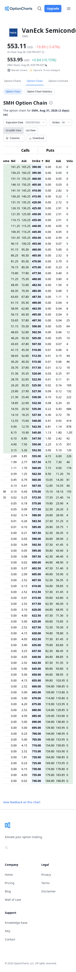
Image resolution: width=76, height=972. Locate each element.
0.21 (24, 533)
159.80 (49, 751)
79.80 (49, 645)
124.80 (49, 710)
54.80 (49, 586)
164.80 (49, 757)
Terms (45, 883)
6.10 (14, 438)
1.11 (59, 297)
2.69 (14, 456)
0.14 (24, 515)
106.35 (15, 232)
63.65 (14, 297)
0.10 (48, 397)
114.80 (49, 698)
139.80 (49, 728)
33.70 (14, 367)
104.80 (49, 686)
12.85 (49, 486)
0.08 (48, 403)
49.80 (49, 574)
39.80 (49, 550)
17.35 (49, 497)
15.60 (25, 421)
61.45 (59, 592)
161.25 (15, 167)
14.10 (14, 415)
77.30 (49, 639)
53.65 (14, 320)
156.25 (15, 173)
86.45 (59, 651)
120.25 (25, 220)
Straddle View (13, 130)
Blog (8, 891)
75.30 (25, 279)
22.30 (49, 509)
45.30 (25, 350)
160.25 (25, 173)
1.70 (24, 468)
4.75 (48, 462)
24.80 (49, 515)
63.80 (59, 598)
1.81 (24, 757)
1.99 (14, 462)
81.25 (14, 261)
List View (30, 130)
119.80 (49, 704)
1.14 (59, 426)
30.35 (25, 385)
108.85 (60, 686)
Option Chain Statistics (39, 91)
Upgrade (53, 8)
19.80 (49, 503)
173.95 (60, 763)
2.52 (59, 255)
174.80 (49, 769)
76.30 (59, 627)
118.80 (60, 698)
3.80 (59, 279)
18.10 (59, 491)
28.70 (14, 379)
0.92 (59, 421)
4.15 (48, 456)
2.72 (59, 202)
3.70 (59, 261)
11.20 (59, 474)
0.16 (59, 385)
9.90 (14, 426)
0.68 (59, 291)
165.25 (25, 167)
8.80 (24, 438)
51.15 (14, 326)
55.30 (25, 326)
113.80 (60, 692)
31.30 (14, 373)
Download (38, 138)
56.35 (59, 580)
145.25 (25, 190)
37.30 (49, 545)
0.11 (59, 379)
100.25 (25, 243)
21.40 (59, 497)
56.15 (14, 314)
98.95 (59, 674)
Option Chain (35, 81)
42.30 (49, 556)
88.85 (59, 657)
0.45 (14, 480)
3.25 (24, 651)
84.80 (49, 657)
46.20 (14, 338)
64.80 (49, 609)
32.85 (25, 379)
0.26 (24, 521)
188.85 (60, 781)
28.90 (59, 515)
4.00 (24, 615)
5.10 (59, 450)
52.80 (25, 332)
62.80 (25, 308)
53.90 (59, 574)
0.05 (59, 179)
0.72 (59, 415)
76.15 (14, 267)
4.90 (14, 444)
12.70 (25, 426)
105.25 (25, 238)
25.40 (25, 397)
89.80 (49, 669)
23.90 (59, 503)
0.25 (59, 373)
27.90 (25, 391)
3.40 (59, 273)
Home (9, 875)
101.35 (15, 238)
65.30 (25, 303)
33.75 (59, 527)
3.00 (48, 450)
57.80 (25, 320)
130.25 (25, 208)
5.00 (59, 249)
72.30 (49, 627)
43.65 (14, 344)
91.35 (59, 663)
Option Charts (12, 81)
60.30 (25, 314)
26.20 (14, 385)
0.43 (59, 409)
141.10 (15, 190)
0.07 (59, 243)
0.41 (48, 421)
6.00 (59, 456)
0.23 (59, 267)
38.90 (59, 539)
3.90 (24, 645)
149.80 (49, 739)
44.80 (49, 562)
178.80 (60, 769)
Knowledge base (16, 923)
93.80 (59, 669)
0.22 (59, 167)
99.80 (49, 680)
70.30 (25, 291)
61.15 (14, 303)
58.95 (14, 308)
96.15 (14, 243)
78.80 (59, 633)
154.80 (49, 745)
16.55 (14, 409)
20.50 (25, 409)
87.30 (49, 663)
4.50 (24, 716)
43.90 (59, 550)
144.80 (49, 733)
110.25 (25, 232)
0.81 (48, 426)
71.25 (14, 279)
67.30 (49, 615)
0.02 (48, 385)
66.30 (59, 604)
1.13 (48, 432)
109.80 (49, 692)
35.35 (25, 373)
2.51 (59, 214)
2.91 (59, 208)
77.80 (25, 273)
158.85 (60, 745)
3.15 (59, 444)
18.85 (14, 403)
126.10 (15, 208)
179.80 (49, 775)
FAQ (7, 931)
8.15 (14, 432)
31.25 (59, 521)
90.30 (25, 255)
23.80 (14, 391)
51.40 (59, 568)
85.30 (25, 261)
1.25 (24, 474)
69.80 (49, 621)
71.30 (59, 615)
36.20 (14, 362)
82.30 (49, 651)
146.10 (15, 184)
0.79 (24, 480)
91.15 (14, 249)
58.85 (59, 586)
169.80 (49, 763)
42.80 (25, 356)
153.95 (60, 739)
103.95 (60, 680)
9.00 (59, 468)
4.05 (59, 226)
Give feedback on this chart (21, 802)
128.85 (60, 710)
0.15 (59, 356)
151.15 (15, 179)
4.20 (24, 704)
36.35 (59, 533)
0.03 (59, 173)
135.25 (25, 202)
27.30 (49, 521)
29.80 (49, 527)
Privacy (46, 875)
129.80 (49, 716)
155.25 (25, 179)
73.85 (59, 621)
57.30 (49, 592)
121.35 (15, 214)
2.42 (59, 438)
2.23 (48, 444)
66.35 (14, 291)
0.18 (24, 503)
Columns (15, 138)
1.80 (59, 432)
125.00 (25, 214)
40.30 (25, 362)
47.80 (25, 344)
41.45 (59, 545)
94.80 (49, 674)
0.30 (48, 415)
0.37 (24, 568)
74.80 (49, 633)
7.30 (59, 462)
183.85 (60, 775)
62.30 (49, 604)
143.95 (60, 728)
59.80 (49, 598)
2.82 (59, 190)
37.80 (25, 367)
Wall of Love (13, 900)
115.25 (25, 226)
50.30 (25, 338)
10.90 (25, 432)
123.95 (60, 704)
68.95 (14, 285)
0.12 (59, 367)
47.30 (49, 568)
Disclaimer (48, 891)
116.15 (15, 220)
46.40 (59, 556)
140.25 (25, 196)
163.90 (60, 751)
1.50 (59, 285)
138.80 (60, 722)
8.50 (48, 474)
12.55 (14, 421)
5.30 (24, 450)
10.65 (49, 480)
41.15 (14, 350)
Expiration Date (23, 122)
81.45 (59, 639)
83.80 (59, 645)
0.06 (59, 332)
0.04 (59, 303)
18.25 (25, 415)
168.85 (60, 757)
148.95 (60, 733)
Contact (10, 939)
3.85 (24, 456)
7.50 (24, 444)
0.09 (48, 391)
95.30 (25, 249)
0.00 (48, 167)
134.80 (49, 722)
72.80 (25, 285)
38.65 (14, 356)
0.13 (14, 486)
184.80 (49, 781)
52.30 (49, 580)
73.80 (14, 273)
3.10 (24, 609)
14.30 (59, 480)
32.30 (49, 533)
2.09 (24, 574)
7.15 (48, 468)
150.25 (25, 184)
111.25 (15, 226)
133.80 (60, 716)
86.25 (14, 255)
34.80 (49, 539)
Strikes (58, 122)
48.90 (59, 562)
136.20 (15, 196)
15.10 (49, 491)
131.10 (15, 202)
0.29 (59, 403)
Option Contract (58, 81)
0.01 (48, 350)
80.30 (25, 267)
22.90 (25, 403)
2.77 (24, 462)
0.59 (59, 238)
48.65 (14, 332)
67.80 (25, 297)
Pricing (9, 883)
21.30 (14, 397)
